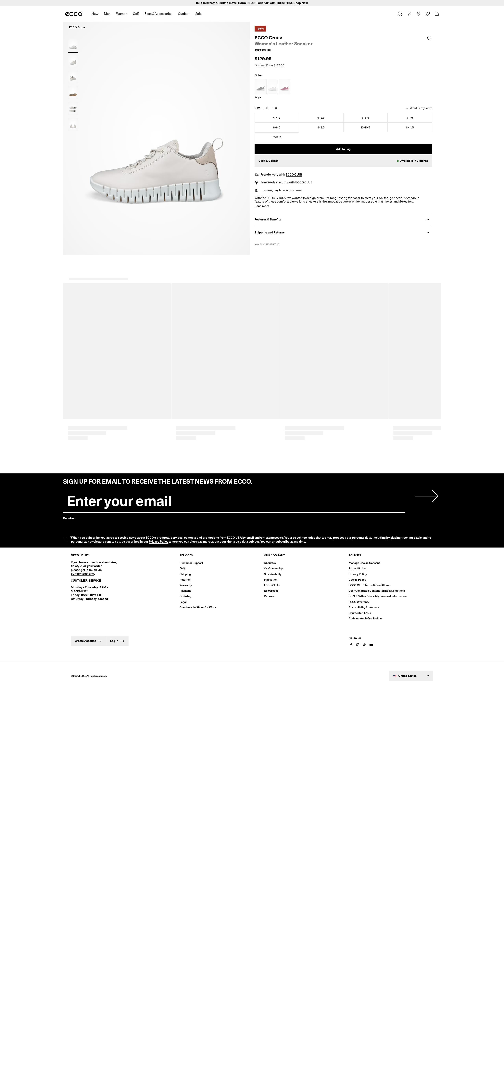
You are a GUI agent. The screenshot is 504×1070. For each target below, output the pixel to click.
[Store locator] (418, 14)
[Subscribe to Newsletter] (425, 1056)
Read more (261, 611)
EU (275, 108)
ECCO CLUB (294, 174)
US (266, 108)
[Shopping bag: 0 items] (436, 14)
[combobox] (123, 549)
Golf (136, 14)
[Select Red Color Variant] (284, 86)
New (95, 14)
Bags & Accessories (158, 14)
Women (121, 14)
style (93, 568)
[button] (343, 161)
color (82, 568)
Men (107, 14)
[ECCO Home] (73, 13)
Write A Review (308, 478)
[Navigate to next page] (280, 1004)
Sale (198, 14)
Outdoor (184, 14)
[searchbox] (82, 549)
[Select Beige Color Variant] (272, 86)
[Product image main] (73, 61)
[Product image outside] (73, 45)
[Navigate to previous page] (223, 1004)
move (155, 568)
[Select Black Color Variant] (260, 86)
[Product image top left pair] (73, 108)
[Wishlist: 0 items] (427, 14)
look (143, 568)
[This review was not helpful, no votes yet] (430, 703)
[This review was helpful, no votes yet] (423, 703)
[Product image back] (73, 77)
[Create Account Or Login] (409, 14)
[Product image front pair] (73, 124)
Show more (170, 569)
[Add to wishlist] (429, 38)
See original (128, 678)
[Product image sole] (73, 92)
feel (133, 568)
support (106, 568)
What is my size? (421, 108)
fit (72, 568)
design (121, 568)
